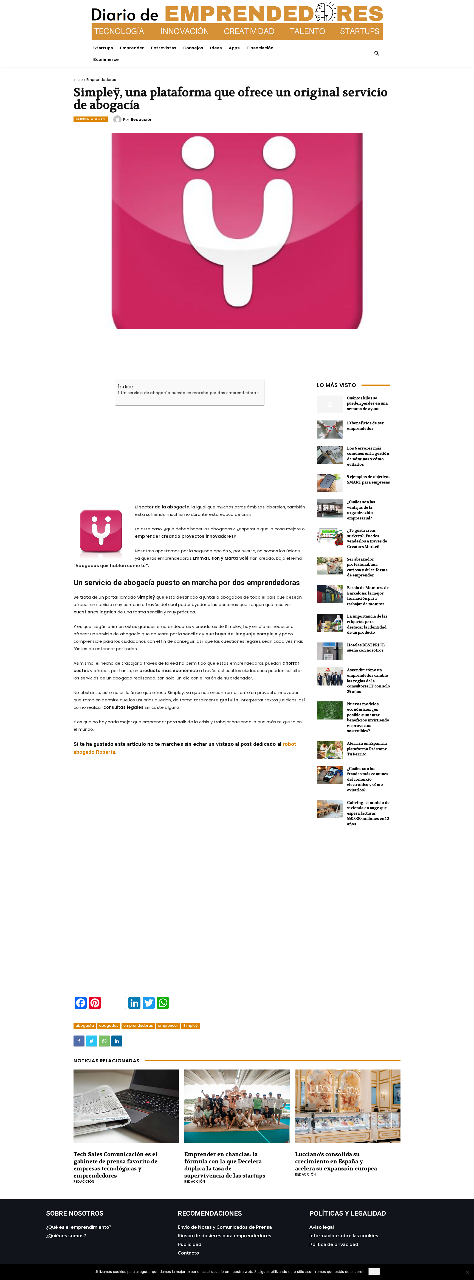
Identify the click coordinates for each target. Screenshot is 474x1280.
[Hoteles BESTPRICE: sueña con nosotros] (330, 651)
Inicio (78, 79)
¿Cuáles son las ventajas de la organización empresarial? (361, 509)
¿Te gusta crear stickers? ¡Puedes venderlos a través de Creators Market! (367, 538)
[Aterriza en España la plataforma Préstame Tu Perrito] (330, 750)
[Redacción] (118, 119)
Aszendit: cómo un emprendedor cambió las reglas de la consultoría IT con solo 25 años (368, 680)
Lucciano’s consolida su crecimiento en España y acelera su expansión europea (336, 1161)
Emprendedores (101, 79)
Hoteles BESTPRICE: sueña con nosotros (366, 647)
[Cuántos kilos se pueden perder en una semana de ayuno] (330, 405)
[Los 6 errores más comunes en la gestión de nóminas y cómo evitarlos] (330, 455)
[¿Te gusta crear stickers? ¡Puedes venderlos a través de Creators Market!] (330, 537)
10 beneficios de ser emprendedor (365, 425)
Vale (374, 1271)
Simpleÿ (190, 1025)
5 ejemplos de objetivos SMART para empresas (368, 479)
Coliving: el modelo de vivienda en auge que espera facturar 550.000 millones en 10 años (368, 813)
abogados (108, 1025)
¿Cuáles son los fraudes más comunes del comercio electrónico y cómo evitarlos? (367, 779)
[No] (467, 1272)
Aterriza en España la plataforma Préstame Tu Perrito (367, 748)
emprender (168, 1025)
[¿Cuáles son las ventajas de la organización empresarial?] (330, 508)
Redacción (142, 119)
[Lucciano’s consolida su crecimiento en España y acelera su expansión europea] (347, 1106)
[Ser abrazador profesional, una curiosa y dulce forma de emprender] (330, 566)
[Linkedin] (116, 1041)
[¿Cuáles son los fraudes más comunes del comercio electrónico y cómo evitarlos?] (330, 775)
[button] (376, 53)
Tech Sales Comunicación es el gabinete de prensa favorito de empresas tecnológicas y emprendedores (115, 1165)
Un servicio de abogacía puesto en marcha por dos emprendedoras (189, 393)
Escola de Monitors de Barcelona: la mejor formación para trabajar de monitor (368, 595)
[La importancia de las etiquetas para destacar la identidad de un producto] (330, 623)
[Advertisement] (190, 448)
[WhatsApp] (104, 1041)
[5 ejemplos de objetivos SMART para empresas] (330, 483)
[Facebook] (79, 1041)
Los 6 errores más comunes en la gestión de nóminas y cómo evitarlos (368, 456)
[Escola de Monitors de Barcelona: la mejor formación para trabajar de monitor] (330, 594)
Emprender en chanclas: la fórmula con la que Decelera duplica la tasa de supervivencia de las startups (224, 1165)
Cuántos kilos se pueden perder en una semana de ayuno (367, 403)
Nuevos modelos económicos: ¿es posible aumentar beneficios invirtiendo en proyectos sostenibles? (368, 717)
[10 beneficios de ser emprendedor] (330, 429)
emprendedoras (138, 1025)
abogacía (84, 1025)
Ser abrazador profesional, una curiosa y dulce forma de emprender (367, 567)
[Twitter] (91, 1041)
